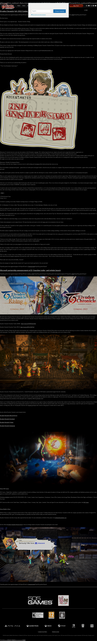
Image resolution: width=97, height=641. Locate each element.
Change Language (59, 11)
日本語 (85, 10)
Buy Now (76, 5)
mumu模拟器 (8, 640)
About (23, 5)
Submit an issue (55, 631)
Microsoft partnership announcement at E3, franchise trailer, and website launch (30, 270)
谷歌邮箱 (13, 640)
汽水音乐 (2, 640)
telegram (17, 640)
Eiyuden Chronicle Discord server (14, 524)
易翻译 (23, 640)
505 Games (86, 502)
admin (73, 14)
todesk (20, 640)
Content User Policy (42, 631)
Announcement (31, 266)
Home (18, 5)
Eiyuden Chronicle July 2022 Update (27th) (16, 11)
